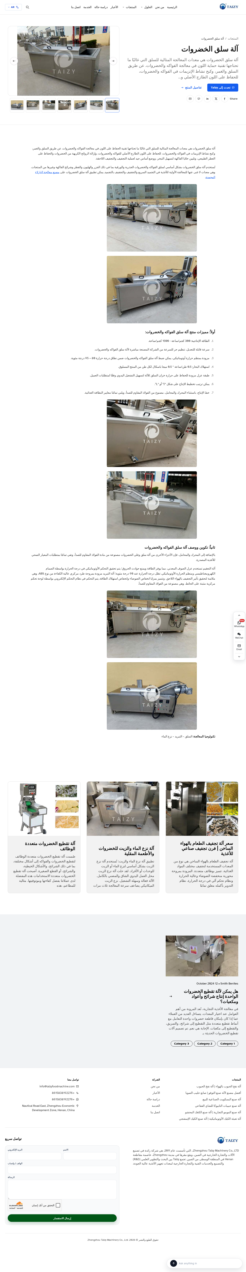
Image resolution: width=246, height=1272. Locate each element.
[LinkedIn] (207, 98)
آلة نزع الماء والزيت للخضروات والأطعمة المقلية (126, 851)
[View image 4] (64, 105)
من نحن (159, 7)
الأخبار (114, 7)
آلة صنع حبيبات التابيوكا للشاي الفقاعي (218, 1106)
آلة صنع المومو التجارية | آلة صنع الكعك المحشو (213, 1112)
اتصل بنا (75, 7)
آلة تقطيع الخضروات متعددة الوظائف (50, 846)
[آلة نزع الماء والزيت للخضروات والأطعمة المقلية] (123, 809)
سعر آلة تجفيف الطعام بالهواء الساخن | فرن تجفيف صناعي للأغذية (206, 848)
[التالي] (113, 61)
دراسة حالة (101, 7)
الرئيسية (172, 7)
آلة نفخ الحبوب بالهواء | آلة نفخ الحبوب (218, 1086)
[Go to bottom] (239, 656)
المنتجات (131, 7)
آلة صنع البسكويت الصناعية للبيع (222, 1099)
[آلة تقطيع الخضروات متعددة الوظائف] (44, 809)
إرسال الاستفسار (62, 1218)
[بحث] (27, 7)
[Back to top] (239, 615)
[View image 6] (33, 105)
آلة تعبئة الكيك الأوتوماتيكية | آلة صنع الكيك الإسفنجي (210, 1119)
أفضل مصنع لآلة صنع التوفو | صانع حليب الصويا (213, 1093)
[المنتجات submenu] (123, 7)
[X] (216, 98)
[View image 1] (112, 105)
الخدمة (87, 7)
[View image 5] (49, 105)
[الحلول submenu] (141, 7)
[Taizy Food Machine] (229, 6)
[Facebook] (224, 98)
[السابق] (14, 61)
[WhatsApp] (198, 98)
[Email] (190, 98)
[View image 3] (80, 105)
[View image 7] (17, 105)
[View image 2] (96, 105)
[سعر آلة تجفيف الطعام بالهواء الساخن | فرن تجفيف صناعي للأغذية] (202, 809)
